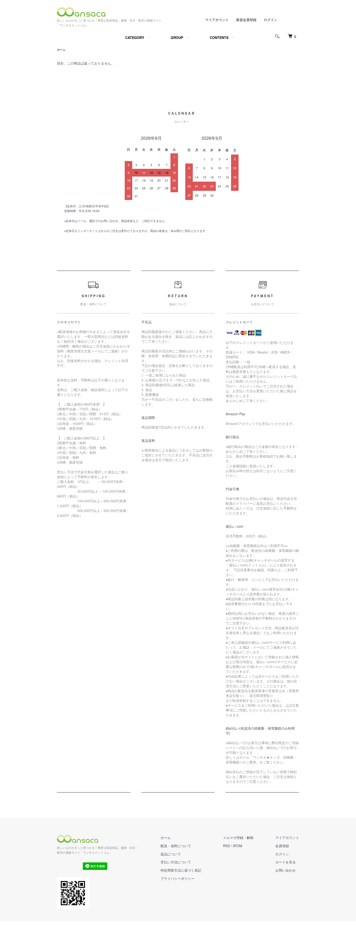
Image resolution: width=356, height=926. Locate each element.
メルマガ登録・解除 (238, 837)
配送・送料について (176, 845)
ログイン (270, 19)
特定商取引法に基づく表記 (181, 870)
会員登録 (282, 845)
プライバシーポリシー (177, 878)
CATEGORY (134, 37)
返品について (171, 854)
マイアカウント (217, 19)
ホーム (61, 49)
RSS (226, 845)
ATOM (237, 845)
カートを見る (285, 861)
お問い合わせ (285, 870)
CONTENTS (219, 37)
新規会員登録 (246, 19)
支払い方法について (176, 861)
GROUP (177, 37)
